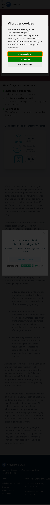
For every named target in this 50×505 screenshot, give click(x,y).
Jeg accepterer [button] (25, 54)
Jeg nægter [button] (25, 59)
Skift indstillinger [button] (25, 64)
